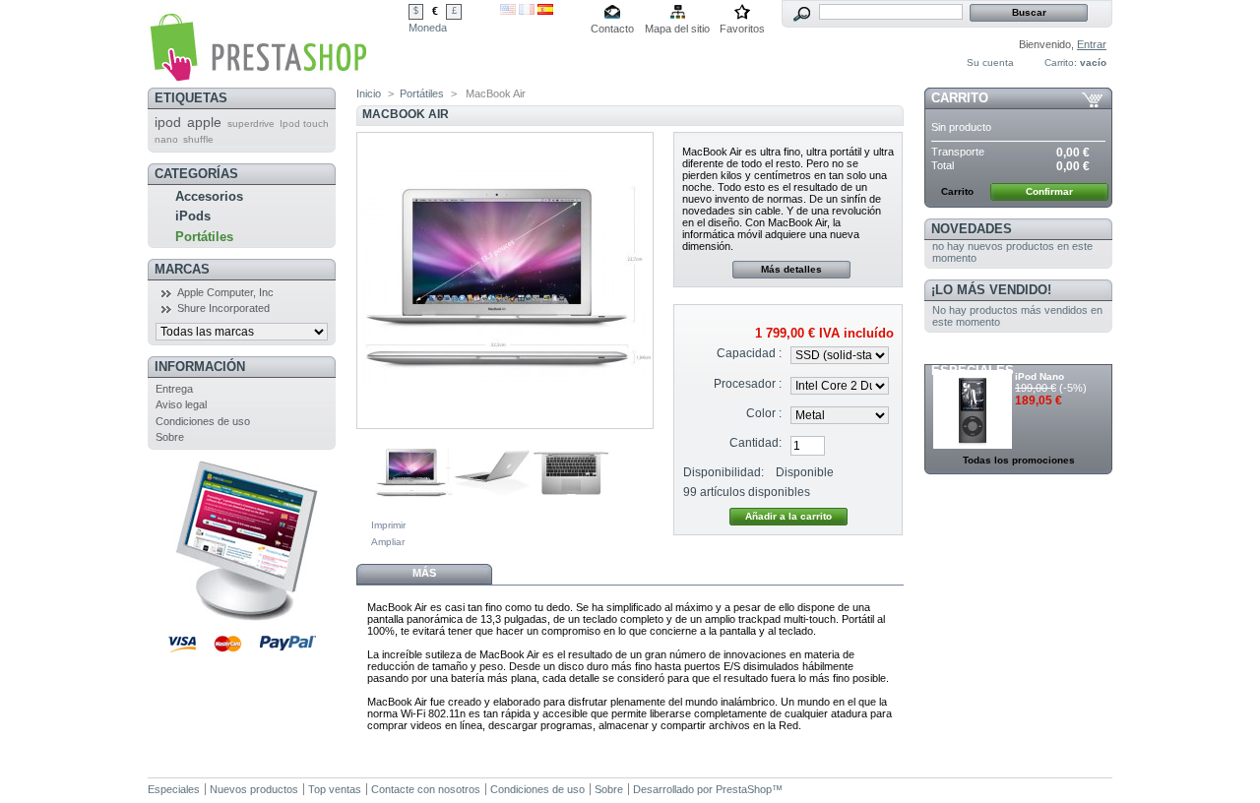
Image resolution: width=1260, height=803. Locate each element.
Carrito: (1060, 62)
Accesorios (209, 196)
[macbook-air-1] (413, 509)
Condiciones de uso (203, 421)
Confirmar (1049, 191)
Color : (764, 413)
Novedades (971, 228)
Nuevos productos (254, 789)
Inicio (368, 93)
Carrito (959, 98)
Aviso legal (181, 404)
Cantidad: (755, 443)
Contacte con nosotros (425, 789)
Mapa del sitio (677, 28)
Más (424, 573)
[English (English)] (508, 11)
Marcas (182, 269)
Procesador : (748, 384)
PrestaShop (744, 789)
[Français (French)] (527, 11)
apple (204, 122)
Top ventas (334, 789)
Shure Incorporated (223, 308)
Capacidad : (749, 353)
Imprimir (388, 525)
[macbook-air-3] (571, 509)
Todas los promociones (1019, 460)
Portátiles (204, 236)
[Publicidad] (241, 617)
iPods (193, 216)
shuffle (198, 139)
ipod (168, 122)
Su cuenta (990, 62)
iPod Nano (1039, 376)
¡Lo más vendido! (991, 289)
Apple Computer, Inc (225, 292)
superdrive (251, 123)
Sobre (170, 437)
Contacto (612, 28)
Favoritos (742, 28)
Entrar (1091, 44)
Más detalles (791, 269)
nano (166, 139)
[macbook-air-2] (492, 509)
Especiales (174, 789)
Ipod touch (304, 123)
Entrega (174, 389)
